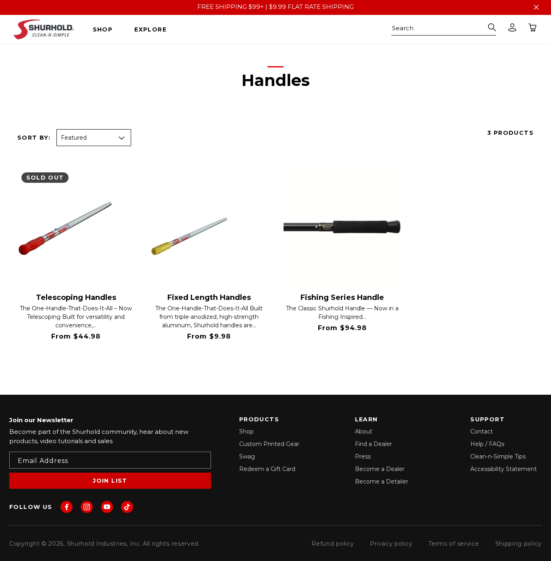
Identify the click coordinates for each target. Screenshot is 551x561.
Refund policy (332, 543)
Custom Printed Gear (269, 444)
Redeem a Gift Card (267, 469)
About (363, 431)
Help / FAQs (487, 444)
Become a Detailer (381, 481)
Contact (481, 431)
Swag (247, 456)
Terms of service (453, 543)
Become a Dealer (380, 469)
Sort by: (33, 137)
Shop (246, 431)
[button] (106, 29)
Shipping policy (518, 543)
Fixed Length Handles (209, 297)
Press (363, 456)
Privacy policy (391, 543)
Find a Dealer (373, 444)
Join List (110, 480)
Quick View (54, 357)
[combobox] (443, 29)
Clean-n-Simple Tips (498, 456)
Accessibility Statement (503, 469)
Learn (115, 357)
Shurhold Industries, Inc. (104, 543)
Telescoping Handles (76, 297)
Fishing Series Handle (342, 297)
